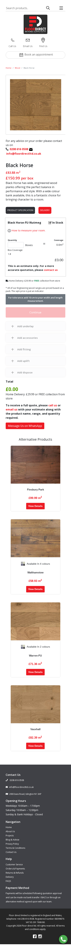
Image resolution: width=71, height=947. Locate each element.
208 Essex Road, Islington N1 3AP (25, 794)
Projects (10, 835)
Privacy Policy (12, 843)
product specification (20, 210)
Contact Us (11, 852)
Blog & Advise (12, 839)
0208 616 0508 (16, 780)
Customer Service (14, 864)
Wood (17, 68)
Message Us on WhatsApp (25, 426)
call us (52, 405)
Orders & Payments (15, 868)
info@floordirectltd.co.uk (21, 787)
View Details (35, 506)
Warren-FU (35, 655)
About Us (10, 831)
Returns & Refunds (15, 872)
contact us (51, 270)
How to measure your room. (28, 230)
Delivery (45, 210)
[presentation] (13, 563)
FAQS (8, 881)
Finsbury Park (35, 489)
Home (8, 68)
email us (11, 409)
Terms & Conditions (15, 847)
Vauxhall (35, 729)
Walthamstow (35, 572)
